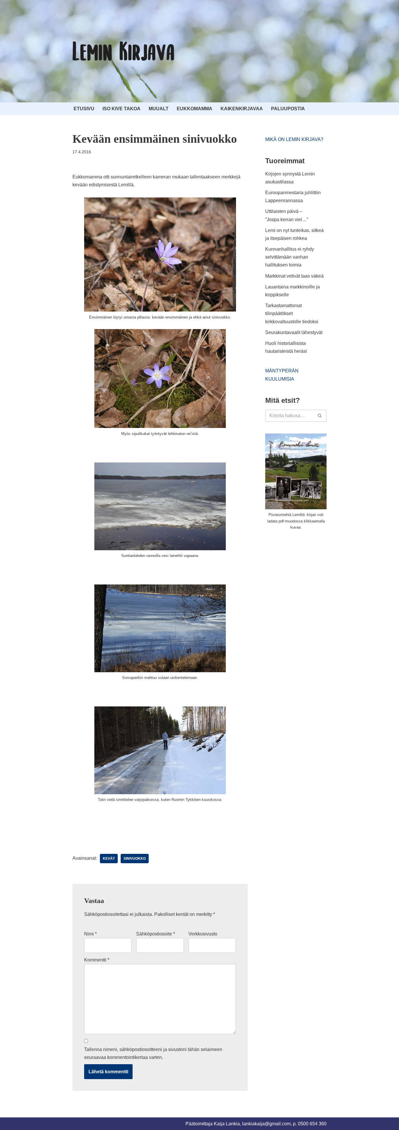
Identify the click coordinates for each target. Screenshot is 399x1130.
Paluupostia (288, 108)
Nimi (90, 933)
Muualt (159, 108)
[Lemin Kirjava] (123, 51)
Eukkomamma (194, 108)
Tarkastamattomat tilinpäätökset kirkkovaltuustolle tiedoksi (291, 313)
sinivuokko (135, 858)
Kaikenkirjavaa (242, 108)
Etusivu (84, 108)
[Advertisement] (309, 578)
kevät (109, 858)
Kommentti (96, 959)
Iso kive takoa (121, 108)
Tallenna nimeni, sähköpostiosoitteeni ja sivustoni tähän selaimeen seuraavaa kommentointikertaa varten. (153, 1053)
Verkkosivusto (202, 933)
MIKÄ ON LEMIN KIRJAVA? (294, 139)
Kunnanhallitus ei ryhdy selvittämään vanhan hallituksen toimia (289, 257)
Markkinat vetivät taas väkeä (294, 276)
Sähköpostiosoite (155, 933)
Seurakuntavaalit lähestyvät (293, 332)
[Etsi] (320, 416)
